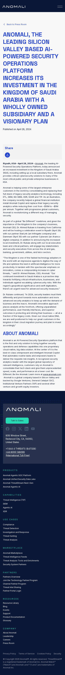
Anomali (39, 163)
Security (57, 653)
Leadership (8, 636)
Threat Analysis (10, 540)
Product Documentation (14, 617)
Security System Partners (14, 564)
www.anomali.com (52, 374)
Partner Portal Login (12, 591)
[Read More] (15, 24)
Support (6, 613)
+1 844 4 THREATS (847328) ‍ (21, 448)
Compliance (8, 524)
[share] (7, 155)
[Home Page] (14, 6)
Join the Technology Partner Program (20, 580)
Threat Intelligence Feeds (15, 557)
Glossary (7, 620)
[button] (59, 6)
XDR (5, 511)
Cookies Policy (44, 653)
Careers (6, 639)
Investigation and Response (16, 532)
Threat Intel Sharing (12, 587)
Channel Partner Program (14, 584)
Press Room (8, 643)
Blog (5, 606)
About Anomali (9, 632)
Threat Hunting (10, 536)
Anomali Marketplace (13, 553)
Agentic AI (7, 507)
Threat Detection (11, 528)
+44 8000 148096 (15, 452)
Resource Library (11, 603)
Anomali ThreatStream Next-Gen (18, 483)
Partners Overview (11, 577)
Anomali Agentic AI (11, 487)
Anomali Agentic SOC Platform (17, 475)
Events (6, 610)
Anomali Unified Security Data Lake (19, 479)
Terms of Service (26, 653)
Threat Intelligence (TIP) (14, 500)
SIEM (5, 504)
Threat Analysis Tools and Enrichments (21, 560)
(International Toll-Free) (18, 455)
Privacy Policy (9, 653)
